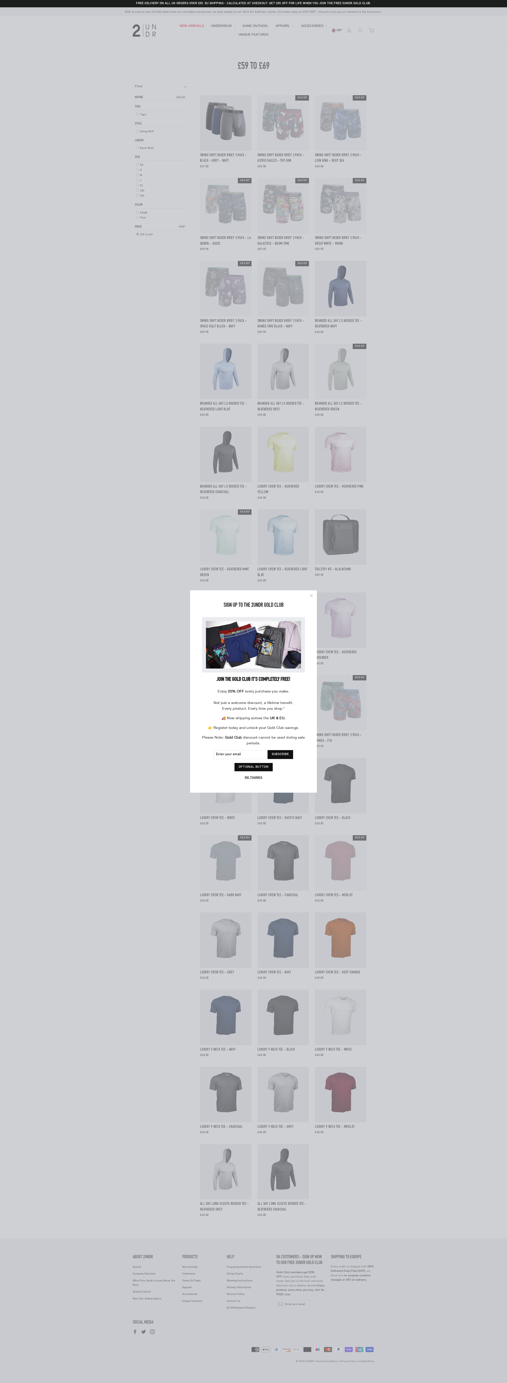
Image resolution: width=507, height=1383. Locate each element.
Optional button (254, 767)
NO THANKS (253, 777)
